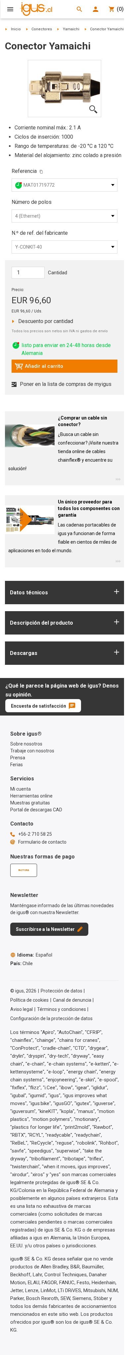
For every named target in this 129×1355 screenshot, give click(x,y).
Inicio (16, 29)
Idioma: (34, 955)
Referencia (24, 171)
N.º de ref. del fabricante (40, 233)
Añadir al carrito (39, 367)
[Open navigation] (10, 9)
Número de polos (32, 202)
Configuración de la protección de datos (51, 1018)
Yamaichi (71, 29)
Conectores (41, 29)
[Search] (79, 9)
